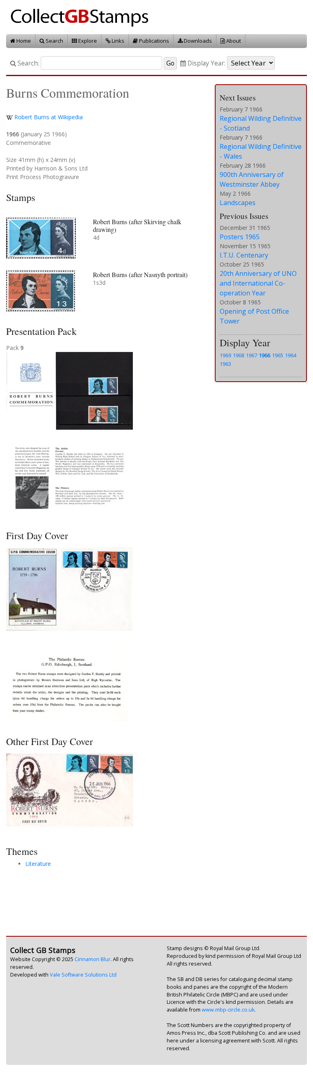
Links (117, 40)
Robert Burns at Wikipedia (48, 117)
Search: (27, 63)
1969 (225, 355)
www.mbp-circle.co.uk (228, 1009)
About (233, 40)
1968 (238, 355)
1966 (264, 355)
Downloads (197, 40)
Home (23, 40)
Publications (153, 40)
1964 (290, 355)
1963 (225, 363)
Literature (38, 864)
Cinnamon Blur (92, 959)
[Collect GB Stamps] (82, 16)
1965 (277, 355)
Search (53, 40)
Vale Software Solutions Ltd (83, 974)
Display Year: (205, 63)
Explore (87, 40)
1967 (251, 355)
